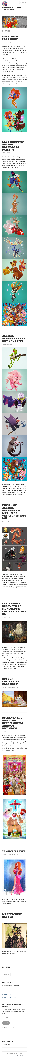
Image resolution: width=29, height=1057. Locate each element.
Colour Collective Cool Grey (11, 681)
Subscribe (6, 1023)
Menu (24, 2)
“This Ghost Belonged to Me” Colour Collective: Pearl (14, 609)
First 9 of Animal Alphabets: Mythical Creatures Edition (14, 512)
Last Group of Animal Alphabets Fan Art (13, 146)
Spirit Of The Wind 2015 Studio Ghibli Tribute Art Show (12, 723)
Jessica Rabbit (13, 851)
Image (4, 687)
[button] (5, 530)
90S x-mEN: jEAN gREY (10, 38)
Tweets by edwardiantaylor (9, 997)
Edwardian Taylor (11, 8)
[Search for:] (10, 971)
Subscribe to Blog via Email (13, 1005)
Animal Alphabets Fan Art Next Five (13, 338)
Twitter (6, 995)
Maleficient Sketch (12, 916)
